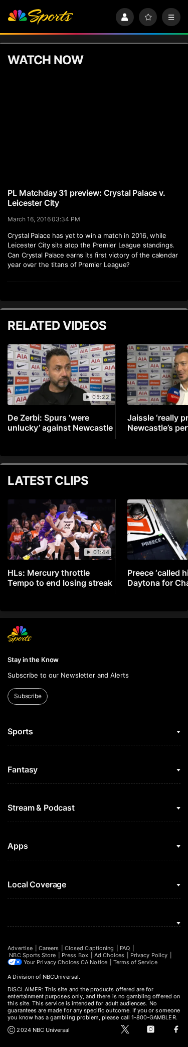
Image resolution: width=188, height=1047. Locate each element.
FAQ (125, 948)
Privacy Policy (148, 955)
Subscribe (28, 696)
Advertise (20, 948)
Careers (49, 948)
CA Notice (94, 962)
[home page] (40, 17)
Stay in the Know (33, 660)
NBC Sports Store (32, 955)
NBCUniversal (61, 976)
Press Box (75, 955)
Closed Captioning (89, 948)
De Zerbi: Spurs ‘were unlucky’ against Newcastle (60, 423)
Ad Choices (109, 955)
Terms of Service (135, 962)
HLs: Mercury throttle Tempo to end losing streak (60, 578)
